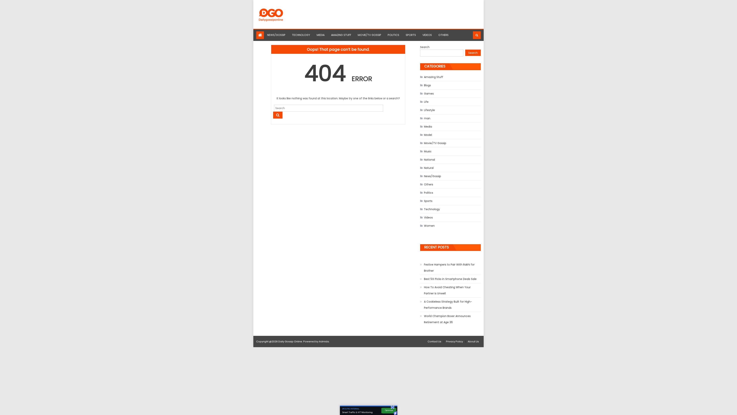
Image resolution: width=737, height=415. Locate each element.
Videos (427, 35)
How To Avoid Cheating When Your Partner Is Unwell (447, 290)
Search (425, 47)
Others (443, 35)
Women (429, 226)
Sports (411, 35)
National (429, 160)
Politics (393, 35)
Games (429, 93)
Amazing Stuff (341, 35)
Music (428, 151)
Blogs (427, 85)
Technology (301, 35)
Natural (429, 168)
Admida (324, 341)
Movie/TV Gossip (369, 35)
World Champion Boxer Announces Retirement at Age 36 (447, 319)
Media (321, 35)
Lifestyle (429, 110)
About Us (473, 341)
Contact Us (434, 341)
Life (426, 102)
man (427, 118)
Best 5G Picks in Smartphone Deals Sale (450, 279)
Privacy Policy (454, 341)
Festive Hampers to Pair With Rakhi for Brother (449, 268)
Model (428, 135)
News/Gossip (276, 35)
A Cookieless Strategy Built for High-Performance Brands (448, 305)
